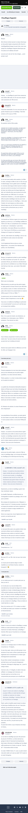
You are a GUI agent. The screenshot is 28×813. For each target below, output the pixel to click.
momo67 (7, 91)
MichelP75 (8, 105)
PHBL (6, 119)
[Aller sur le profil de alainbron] (2, 215)
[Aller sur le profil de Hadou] (2, 26)
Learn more (3, 2)
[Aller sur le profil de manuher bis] (2, 682)
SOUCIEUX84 (8, 732)
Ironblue (7, 175)
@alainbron (5, 330)
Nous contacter (9, 811)
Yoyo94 (7, 462)
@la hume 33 (14, 330)
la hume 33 (8, 253)
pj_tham (7, 362)
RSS (21, 811)
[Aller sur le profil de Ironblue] (2, 176)
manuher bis (8, 682)
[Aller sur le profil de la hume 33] (2, 254)
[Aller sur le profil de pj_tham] (2, 363)
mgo (6, 448)
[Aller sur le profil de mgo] (2, 448)
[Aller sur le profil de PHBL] (2, 120)
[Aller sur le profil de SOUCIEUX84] (2, 733)
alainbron (7, 215)
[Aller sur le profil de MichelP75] (2, 106)
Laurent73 (7, 524)
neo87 (18, 687)
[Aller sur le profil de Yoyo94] (2, 462)
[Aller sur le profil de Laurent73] (2, 525)
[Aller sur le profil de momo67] (2, 92)
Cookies (17, 811)
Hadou (7, 25)
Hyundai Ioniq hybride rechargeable (17, 27)
